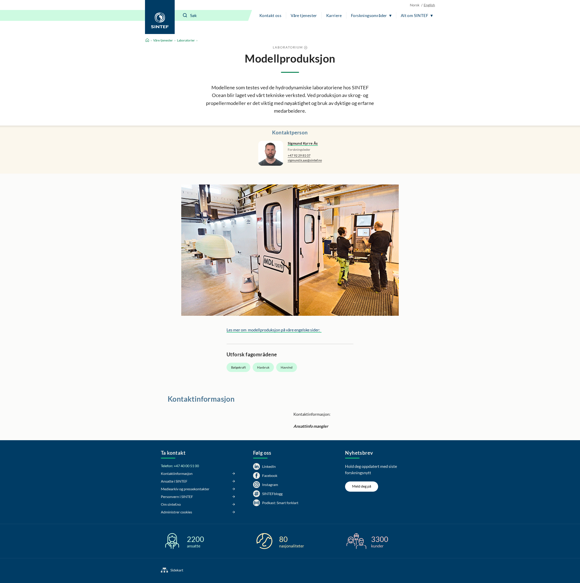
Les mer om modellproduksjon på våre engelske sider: (274, 329)
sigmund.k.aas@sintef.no (305, 160)
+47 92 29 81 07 (299, 155)
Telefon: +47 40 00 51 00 (180, 466)
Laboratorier (186, 40)
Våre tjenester (304, 15)
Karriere (334, 15)
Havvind (286, 367)
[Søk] (185, 15)
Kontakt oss (270, 15)
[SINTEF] (160, 17)
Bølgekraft (238, 367)
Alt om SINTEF (414, 15)
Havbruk (263, 367)
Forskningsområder (369, 15)
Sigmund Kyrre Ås (303, 143)
